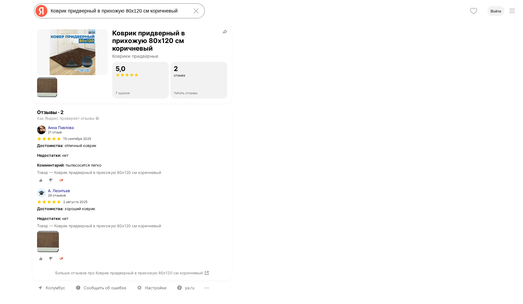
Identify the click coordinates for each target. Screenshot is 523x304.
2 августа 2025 (75, 202)
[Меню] (512, 10)
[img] (49, 139)
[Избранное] (474, 11)
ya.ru (189, 287)
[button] (47, 87)
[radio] (41, 180)
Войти (496, 11)
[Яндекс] (41, 11)
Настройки (155, 287)
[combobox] (118, 11)
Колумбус (55, 287)
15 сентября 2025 (77, 139)
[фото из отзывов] (48, 242)
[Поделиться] (225, 31)
